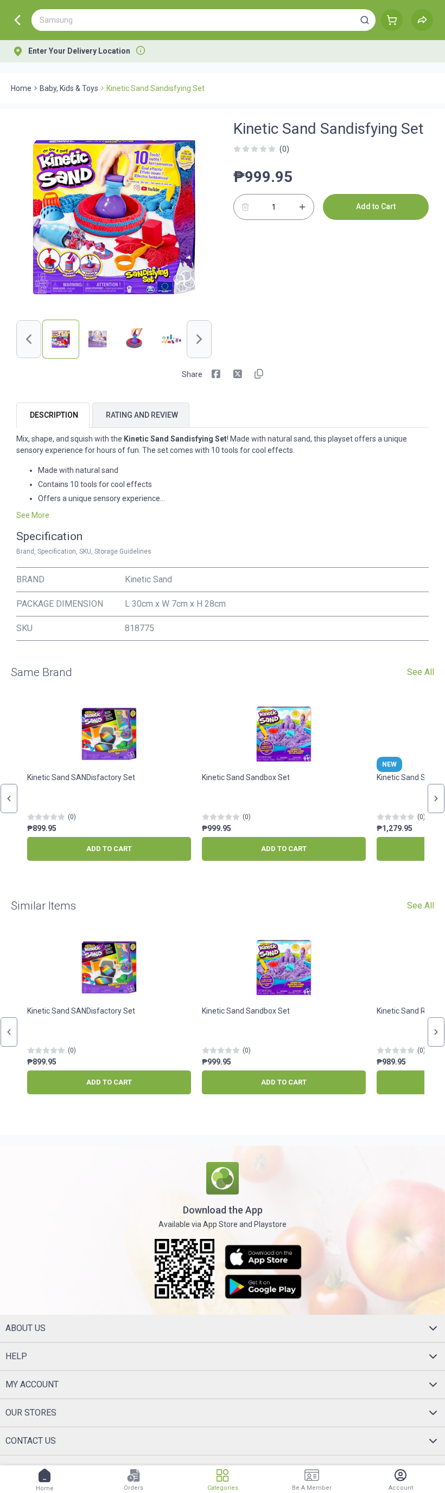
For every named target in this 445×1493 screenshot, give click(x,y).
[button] (365, 20)
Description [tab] (54, 415)
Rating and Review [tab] (142, 415)
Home (21, 88)
